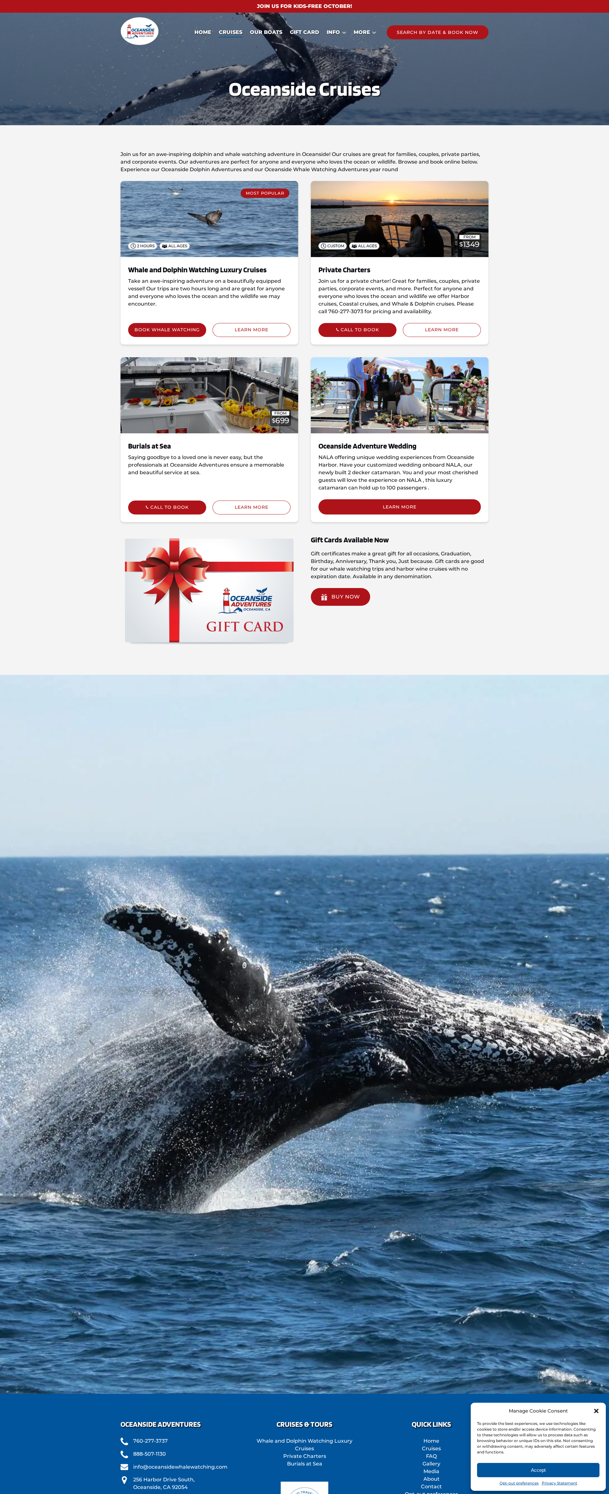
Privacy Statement (559, 1483)
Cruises (230, 32)
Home (202, 32)
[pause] (300, 1383)
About (431, 1479)
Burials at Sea (149, 445)
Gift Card (304, 32)
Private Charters (344, 269)
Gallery (431, 1464)
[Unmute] (308, 1383)
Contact (431, 1487)
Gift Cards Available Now (350, 539)
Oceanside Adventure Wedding (367, 445)
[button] (596, 1411)
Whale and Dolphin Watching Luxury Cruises (197, 269)
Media (431, 1471)
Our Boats (266, 32)
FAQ (431, 1456)
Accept (538, 1470)
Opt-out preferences (519, 1483)
